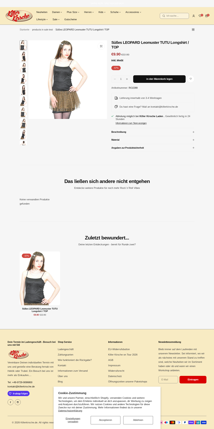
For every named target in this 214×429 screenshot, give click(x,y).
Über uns (63, 376)
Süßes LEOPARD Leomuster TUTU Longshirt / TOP (40, 309)
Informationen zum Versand (73, 370)
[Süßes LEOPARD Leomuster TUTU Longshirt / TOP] (40, 278)
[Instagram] (18, 402)
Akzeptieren (105, 420)
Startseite (24, 29)
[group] (67, 92)
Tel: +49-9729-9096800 (20, 382)
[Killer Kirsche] (18, 16)
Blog (60, 381)
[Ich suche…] (164, 16)
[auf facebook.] (10, 402)
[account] (193, 16)
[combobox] (174, 16)
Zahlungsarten (65, 354)
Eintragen (193, 379)
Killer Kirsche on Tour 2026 (122, 354)
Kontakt (62, 365)
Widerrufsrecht (116, 370)
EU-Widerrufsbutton (119, 349)
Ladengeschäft (66, 349)
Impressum (114, 365)
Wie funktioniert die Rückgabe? (75, 360)
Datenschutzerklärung (70, 410)
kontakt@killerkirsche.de (21, 386)
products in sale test (42, 29)
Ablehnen (138, 420)
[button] (68, 3)
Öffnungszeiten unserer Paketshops (127, 381)
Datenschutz (115, 376)
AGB (110, 360)
